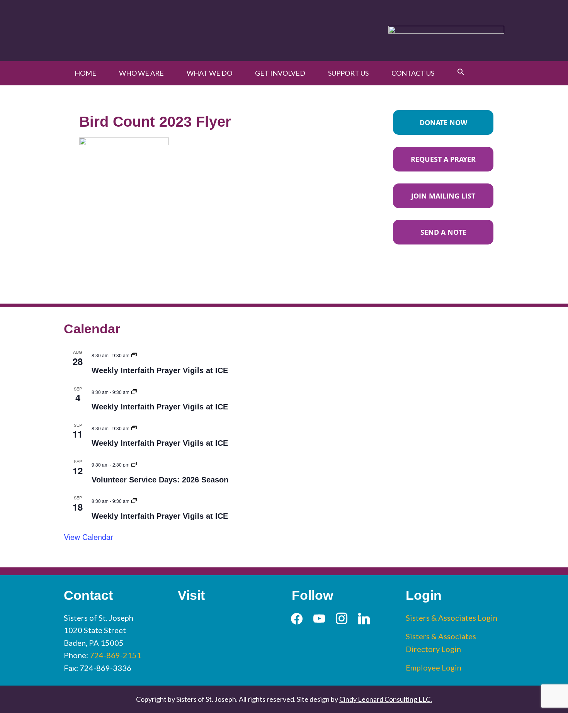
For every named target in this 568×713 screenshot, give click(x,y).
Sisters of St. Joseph (153, 30)
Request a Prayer (443, 159)
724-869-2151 (115, 655)
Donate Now (443, 122)
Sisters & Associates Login (451, 617)
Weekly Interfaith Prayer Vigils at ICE (160, 370)
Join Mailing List (443, 195)
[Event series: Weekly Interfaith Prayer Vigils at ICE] (134, 354)
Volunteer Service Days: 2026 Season (160, 479)
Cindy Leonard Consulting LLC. (385, 699)
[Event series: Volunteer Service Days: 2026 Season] (134, 463)
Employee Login (433, 667)
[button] (461, 72)
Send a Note (443, 232)
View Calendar (88, 536)
